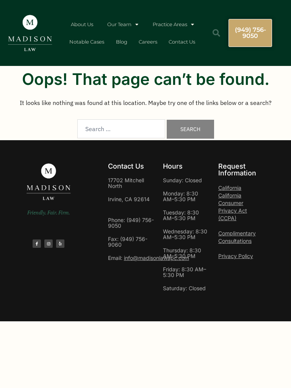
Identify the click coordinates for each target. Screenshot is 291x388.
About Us (82, 24)
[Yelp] (60, 243)
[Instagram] (48, 243)
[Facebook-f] (37, 243)
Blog (121, 42)
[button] (216, 33)
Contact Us (182, 42)
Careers (148, 42)
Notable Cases (86, 42)
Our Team (119, 24)
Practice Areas (170, 24)
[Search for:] (121, 128)
